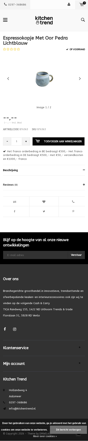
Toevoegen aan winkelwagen (63, 141)
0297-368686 (17, 4)
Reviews (10, 184)
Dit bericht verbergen (68, 429)
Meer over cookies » (45, 436)
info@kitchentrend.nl (22, 408)
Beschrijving (10, 170)
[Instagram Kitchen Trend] (14, 329)
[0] (81, 4)
